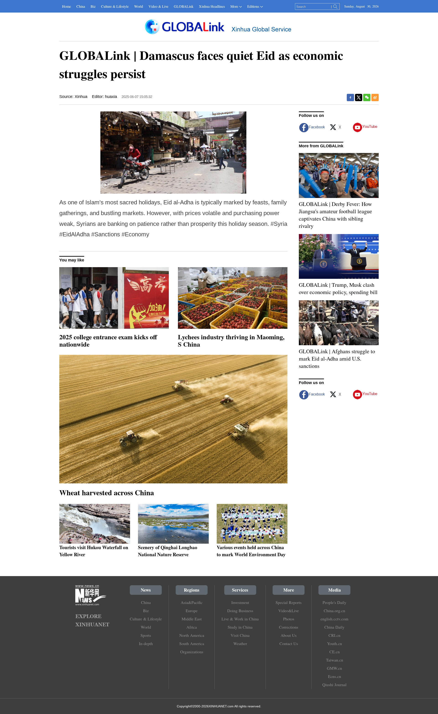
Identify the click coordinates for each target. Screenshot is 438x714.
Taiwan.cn (334, 660)
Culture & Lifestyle (115, 6)
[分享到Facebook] (350, 97)
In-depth (146, 643)
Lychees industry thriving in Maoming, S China (231, 340)
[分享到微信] (366, 97)
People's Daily (334, 602)
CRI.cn (334, 635)
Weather (240, 643)
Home (66, 6)
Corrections (288, 627)
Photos (288, 619)
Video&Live (288, 610)
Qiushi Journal (334, 684)
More (234, 6)
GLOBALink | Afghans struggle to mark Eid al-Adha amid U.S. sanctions (337, 358)
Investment (240, 602)
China (80, 6)
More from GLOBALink (321, 146)
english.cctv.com (334, 619)
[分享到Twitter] (358, 97)
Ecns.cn (334, 676)
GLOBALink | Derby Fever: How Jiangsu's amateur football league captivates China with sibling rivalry (335, 214)
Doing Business (240, 610)
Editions (253, 6)
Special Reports (289, 602)
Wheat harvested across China (106, 492)
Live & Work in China (240, 619)
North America (191, 635)
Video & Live (158, 6)
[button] (105, 187)
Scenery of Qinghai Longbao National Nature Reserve (167, 551)
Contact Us (288, 643)
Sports (146, 635)
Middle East (192, 619)
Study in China (240, 627)
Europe (192, 610)
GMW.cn (334, 668)
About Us (289, 635)
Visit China (240, 635)
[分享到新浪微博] (375, 97)
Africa (191, 627)
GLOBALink (183, 6)
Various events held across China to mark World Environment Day (251, 551)
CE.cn (334, 651)
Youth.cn (334, 643)
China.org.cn (334, 610)
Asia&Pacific (192, 602)
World (138, 6)
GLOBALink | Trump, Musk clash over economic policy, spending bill (338, 288)
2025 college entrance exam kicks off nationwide (108, 340)
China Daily (334, 627)
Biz (93, 6)
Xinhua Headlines (212, 6)
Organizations (191, 651)
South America (191, 643)
